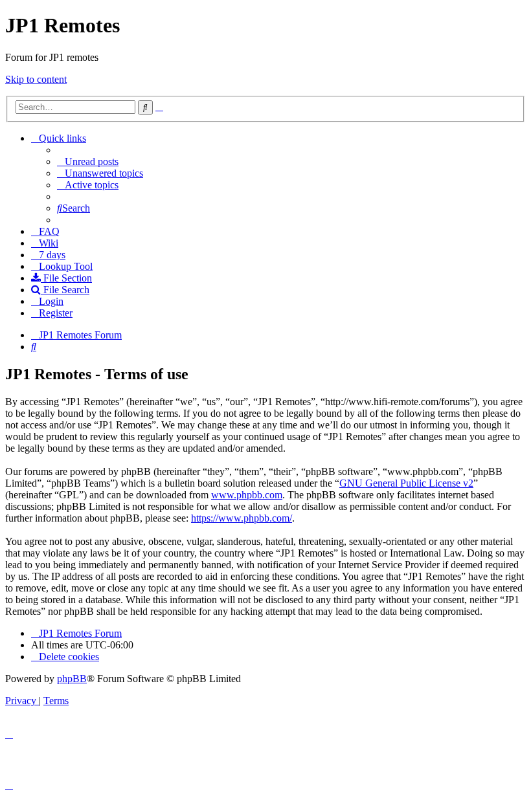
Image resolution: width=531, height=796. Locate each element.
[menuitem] (88, 161)
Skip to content (36, 79)
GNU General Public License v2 (406, 483)
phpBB (72, 678)
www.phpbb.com (246, 494)
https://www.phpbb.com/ (241, 518)
